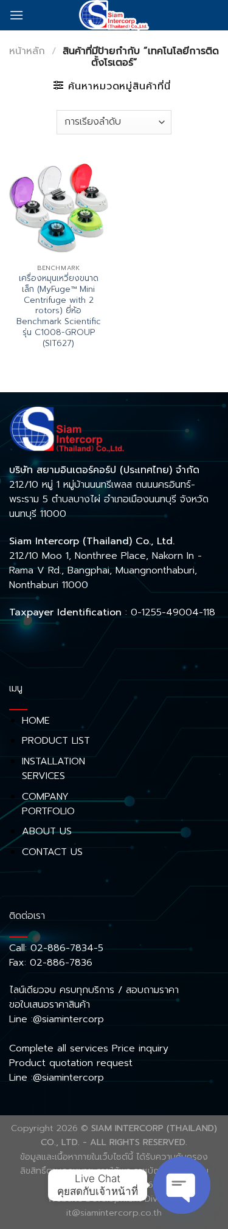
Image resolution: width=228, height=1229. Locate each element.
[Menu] (16, 15)
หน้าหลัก (27, 51)
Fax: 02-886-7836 (50, 962)
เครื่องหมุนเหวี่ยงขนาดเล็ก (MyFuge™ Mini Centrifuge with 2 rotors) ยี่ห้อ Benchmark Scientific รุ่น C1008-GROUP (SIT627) (58, 310)
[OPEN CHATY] (181, 1185)
